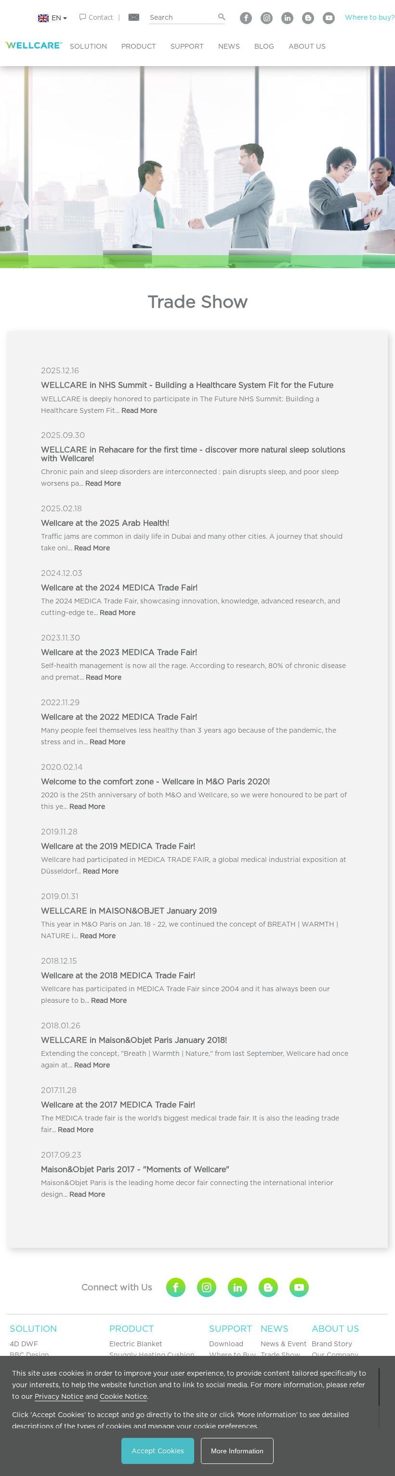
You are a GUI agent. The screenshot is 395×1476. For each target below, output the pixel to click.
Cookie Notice (123, 1396)
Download (226, 1344)
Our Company (335, 1355)
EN (57, 17)
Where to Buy (232, 1355)
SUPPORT (187, 46)
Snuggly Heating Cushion (152, 1355)
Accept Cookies (158, 1451)
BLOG (264, 46)
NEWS (229, 46)
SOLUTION (88, 46)
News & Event (284, 1344)
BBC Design (29, 1355)
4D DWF (24, 1344)
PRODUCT (138, 46)
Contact (101, 17)
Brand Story (332, 1344)
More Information (237, 1451)
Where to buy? (370, 17)
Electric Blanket (135, 1344)
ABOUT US (307, 46)
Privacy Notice (59, 1396)
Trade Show (280, 1355)
